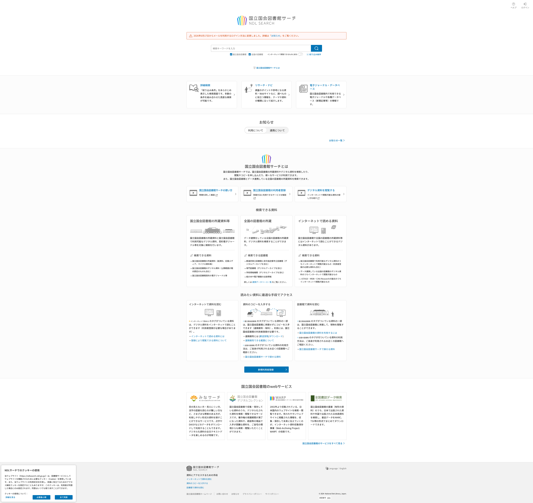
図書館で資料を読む (195, 487)
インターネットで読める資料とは (207, 336)
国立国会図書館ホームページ (199, 493)
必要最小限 (41, 497)
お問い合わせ (222, 493)
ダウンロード (276, 336)
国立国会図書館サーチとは (268, 67)
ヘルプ (513, 7)
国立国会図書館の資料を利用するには (318, 332)
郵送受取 (264, 336)
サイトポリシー (272, 493)
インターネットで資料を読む (199, 479)
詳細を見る (10, 497)
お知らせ (275, 35)
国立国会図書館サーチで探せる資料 (263, 356)
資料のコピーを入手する (197, 483)
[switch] (300, 54)
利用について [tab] (255, 130)
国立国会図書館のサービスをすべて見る (322, 443)
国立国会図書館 (239, 54)
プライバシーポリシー (252, 493)
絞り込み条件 (315, 54)
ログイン (525, 7)
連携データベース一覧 (262, 282)
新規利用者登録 (266, 369)
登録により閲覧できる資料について (209, 340)
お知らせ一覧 (335, 140)
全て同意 (64, 497)
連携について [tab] (277, 130)
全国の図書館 (257, 54)
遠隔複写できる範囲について (259, 340)
